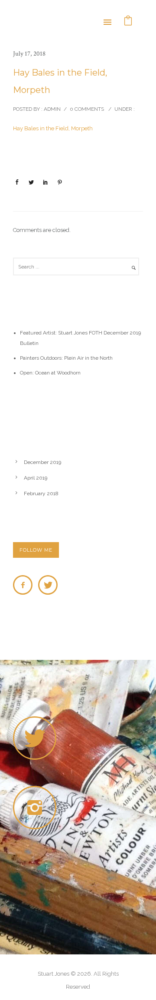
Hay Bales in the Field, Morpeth (60, 81)
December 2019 (42, 462)
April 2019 (35, 478)
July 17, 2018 (29, 54)
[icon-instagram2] (37, 807)
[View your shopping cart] (128, 21)
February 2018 (41, 493)
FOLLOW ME (36, 550)
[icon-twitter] (48, 585)
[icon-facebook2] (25, 585)
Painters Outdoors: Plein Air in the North (66, 358)
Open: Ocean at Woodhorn (50, 373)
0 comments (87, 109)
